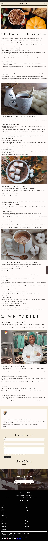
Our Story (3, 510)
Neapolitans (22, 327)
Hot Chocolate (5, 29)
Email (5, 442)
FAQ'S (2, 521)
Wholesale (26, 521)
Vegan (26, 507)
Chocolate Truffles (41, 327)
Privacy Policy (4, 526)
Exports (26, 520)
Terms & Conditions (4, 527)
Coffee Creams (17, 327)
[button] (47, 270)
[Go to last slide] (1, 0)
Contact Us (3, 520)
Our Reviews (3, 515)
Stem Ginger (33, 327)
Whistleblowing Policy (5, 529)
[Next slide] (46, 0)
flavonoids (23, 272)
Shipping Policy (4, 523)
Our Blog (3, 512)
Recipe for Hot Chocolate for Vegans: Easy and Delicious (12, 47)
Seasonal (26, 510)
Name (5, 437)
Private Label (27, 526)
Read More (4, 426)
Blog (2, 29)
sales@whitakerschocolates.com (5, 535)
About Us (3, 507)
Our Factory (3, 509)
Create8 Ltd (24, 536)
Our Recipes (3, 513)
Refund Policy (4, 524)
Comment (5, 446)
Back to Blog (24, 464)
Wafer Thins (29, 327)
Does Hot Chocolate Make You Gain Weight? (12, 81)
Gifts (25, 509)
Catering (26, 523)
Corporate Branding (28, 524)
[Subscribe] (32, 481)
